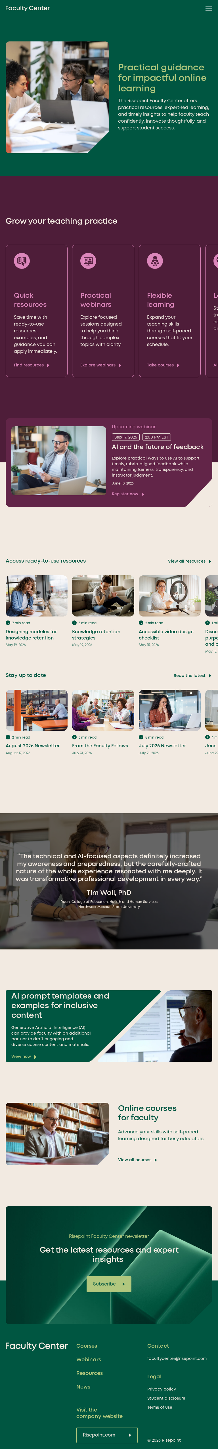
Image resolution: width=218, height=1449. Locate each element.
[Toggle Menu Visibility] (207, 8)
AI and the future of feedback (158, 447)
